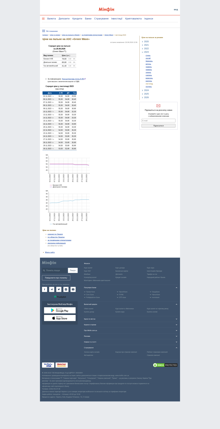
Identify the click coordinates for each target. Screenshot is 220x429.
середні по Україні (55, 234)
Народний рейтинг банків (156, 277)
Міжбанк (87, 274)
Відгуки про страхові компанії (126, 352)
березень (149, 61)
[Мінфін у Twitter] (58, 289)
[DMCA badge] (165, 365)
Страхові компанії (153, 355)
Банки (88, 18)
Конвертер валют (90, 277)
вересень (149, 78)
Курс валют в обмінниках (124, 309)
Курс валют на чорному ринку (157, 309)
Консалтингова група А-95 (73, 79)
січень (148, 55)
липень (148, 72)
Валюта (51, 18)
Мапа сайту (50, 252)
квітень (148, 64)
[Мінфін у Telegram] (51, 289)
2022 (146, 48)
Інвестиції (116, 18)
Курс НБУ (87, 271)
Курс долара (120, 268)
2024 (146, 90)
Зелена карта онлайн (92, 352)
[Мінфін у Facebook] (44, 289)
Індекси (148, 18)
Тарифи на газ (152, 274)
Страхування (101, 18)
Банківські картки (121, 271)
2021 (146, 45)
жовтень (149, 81)
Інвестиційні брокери (154, 271)
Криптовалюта (133, 18)
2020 (146, 41)
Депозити (64, 18)
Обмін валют (88, 309)
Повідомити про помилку (56, 278)
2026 (146, 97)
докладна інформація (57, 243)
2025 (146, 94)
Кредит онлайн (120, 277)
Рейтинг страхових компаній (157, 352)
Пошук (73, 270)
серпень (149, 75)
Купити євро (119, 312)
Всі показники (52, 31)
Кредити (77, 18)
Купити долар (89, 312)
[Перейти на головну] (110, 9)
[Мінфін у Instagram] (65, 289)
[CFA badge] (74, 365)
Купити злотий (152, 312)
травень (149, 67)
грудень (149, 87)
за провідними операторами (59, 240)
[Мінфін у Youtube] (73, 289)
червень (149, 70)
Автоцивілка (88, 355)
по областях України (56, 237)
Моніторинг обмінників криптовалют (97, 280)
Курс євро (150, 268)
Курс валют (88, 268)
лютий (148, 58)
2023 (146, 52)
